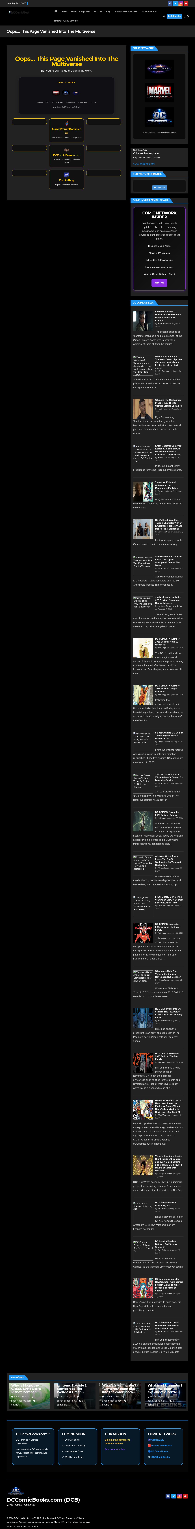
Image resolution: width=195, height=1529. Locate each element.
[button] (164, 16)
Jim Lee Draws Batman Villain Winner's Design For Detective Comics (169, 777)
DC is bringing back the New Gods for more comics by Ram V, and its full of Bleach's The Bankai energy (169, 1285)
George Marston (165, 1174)
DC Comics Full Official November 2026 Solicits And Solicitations (167, 1325)
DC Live (98, 11)
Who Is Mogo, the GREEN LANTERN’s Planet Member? (26, 1388)
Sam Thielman (164, 532)
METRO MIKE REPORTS (126, 11)
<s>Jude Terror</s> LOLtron (170, 606)
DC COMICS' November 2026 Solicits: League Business (167, 689)
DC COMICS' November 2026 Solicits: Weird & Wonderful (167, 642)
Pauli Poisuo (163, 323)
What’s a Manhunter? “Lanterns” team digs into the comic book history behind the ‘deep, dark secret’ (168, 362)
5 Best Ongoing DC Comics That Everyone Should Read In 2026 (169, 736)
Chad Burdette (164, 1115)
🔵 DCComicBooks (158, 1451)
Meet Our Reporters (80, 11)
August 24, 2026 (22, 1397)
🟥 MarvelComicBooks (160, 1445)
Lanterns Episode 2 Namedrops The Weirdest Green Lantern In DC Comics (73, 1390)
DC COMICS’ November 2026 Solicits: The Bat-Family (167, 1056)
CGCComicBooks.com (144, 164)
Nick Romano (163, 371)
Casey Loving (164, 491)
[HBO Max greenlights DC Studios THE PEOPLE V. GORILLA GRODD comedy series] (143, 1018)
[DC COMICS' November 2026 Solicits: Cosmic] (143, 821)
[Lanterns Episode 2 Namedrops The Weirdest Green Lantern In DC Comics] (143, 321)
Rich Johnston (164, 568)
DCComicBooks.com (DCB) (43, 1499)
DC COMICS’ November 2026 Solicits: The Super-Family (168, 927)
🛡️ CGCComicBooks (159, 1457)
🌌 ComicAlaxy (156, 1440)
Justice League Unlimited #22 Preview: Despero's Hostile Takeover (168, 600)
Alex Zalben (163, 1208)
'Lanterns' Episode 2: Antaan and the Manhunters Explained (166, 485)
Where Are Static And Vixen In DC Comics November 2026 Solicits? (168, 974)
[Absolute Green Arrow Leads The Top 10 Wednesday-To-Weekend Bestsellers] (143, 865)
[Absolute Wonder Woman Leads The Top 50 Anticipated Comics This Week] (143, 565)
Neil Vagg (162, 648)
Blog (108, 11)
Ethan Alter (162, 458)
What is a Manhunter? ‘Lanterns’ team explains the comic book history (165, 1390)
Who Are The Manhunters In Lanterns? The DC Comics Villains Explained (168, 403)
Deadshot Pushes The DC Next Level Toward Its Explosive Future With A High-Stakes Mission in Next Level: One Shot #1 (168, 1106)
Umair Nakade (164, 742)
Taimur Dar (163, 1021)
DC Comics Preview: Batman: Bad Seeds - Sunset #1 (166, 1244)
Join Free (159, 283)
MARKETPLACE (149, 11)
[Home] (56, 11)
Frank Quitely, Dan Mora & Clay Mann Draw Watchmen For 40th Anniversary (169, 900)
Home (64, 11)
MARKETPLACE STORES (66, 21)
